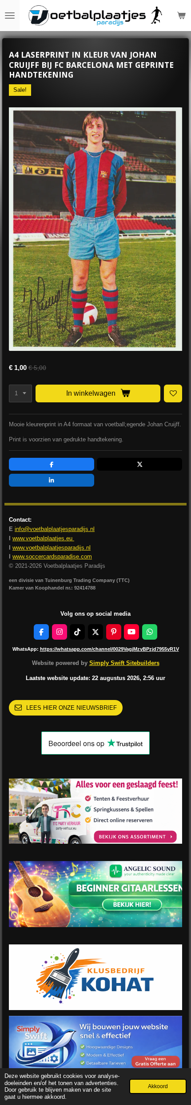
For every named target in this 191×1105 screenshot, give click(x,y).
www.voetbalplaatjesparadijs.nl (51, 547)
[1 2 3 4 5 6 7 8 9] (20, 394)
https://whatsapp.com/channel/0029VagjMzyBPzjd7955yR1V (109, 649)
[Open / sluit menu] (10, 15)
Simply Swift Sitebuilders (124, 663)
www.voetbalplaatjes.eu (43, 538)
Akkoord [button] (158, 1086)
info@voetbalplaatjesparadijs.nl (55, 529)
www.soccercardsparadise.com (52, 556)
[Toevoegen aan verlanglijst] (173, 394)
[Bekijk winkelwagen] (181, 15)
